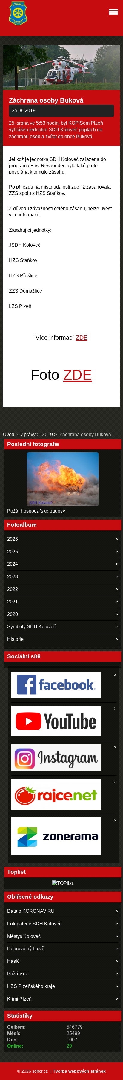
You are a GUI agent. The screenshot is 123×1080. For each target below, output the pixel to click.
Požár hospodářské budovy (36, 510)
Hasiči (14, 961)
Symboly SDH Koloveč (31, 626)
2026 (12, 539)
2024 (12, 564)
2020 (12, 614)
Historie (15, 639)
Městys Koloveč (24, 936)
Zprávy (28, 434)
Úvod (8, 434)
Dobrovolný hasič (25, 948)
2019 (47, 434)
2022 (12, 589)
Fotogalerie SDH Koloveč (34, 923)
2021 (12, 601)
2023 (12, 576)
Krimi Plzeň (19, 998)
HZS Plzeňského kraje (31, 986)
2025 (12, 551)
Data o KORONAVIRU (31, 911)
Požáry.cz (17, 973)
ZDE (81, 337)
